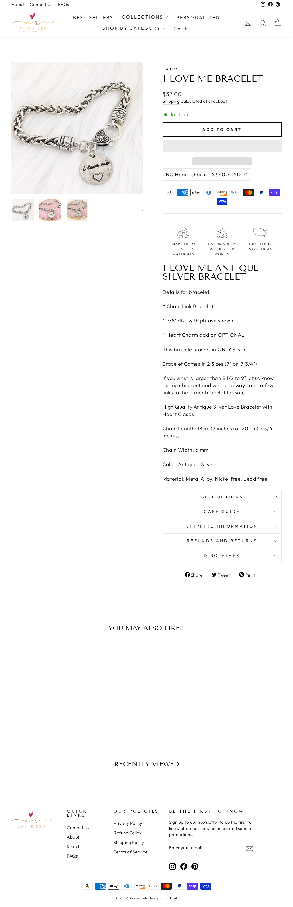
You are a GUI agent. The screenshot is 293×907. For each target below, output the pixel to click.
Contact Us (41, 4)
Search (74, 846)
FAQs (63, 4)
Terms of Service (130, 852)
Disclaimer (222, 555)
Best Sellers (93, 17)
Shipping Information (222, 526)
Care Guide (222, 511)
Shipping (171, 101)
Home (169, 68)
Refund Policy (128, 832)
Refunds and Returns (222, 540)
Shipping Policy (129, 842)
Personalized (198, 17)
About (17, 4)
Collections (142, 17)
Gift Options (222, 497)
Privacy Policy (128, 823)
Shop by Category (131, 28)
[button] (222, 146)
